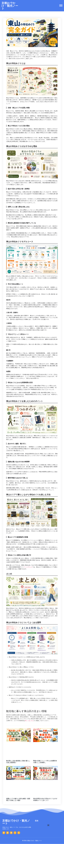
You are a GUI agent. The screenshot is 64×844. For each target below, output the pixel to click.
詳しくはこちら (29, 720)
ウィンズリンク (28, 567)
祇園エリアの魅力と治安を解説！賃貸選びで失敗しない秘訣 (18, 799)
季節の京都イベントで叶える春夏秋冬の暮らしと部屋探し (45, 761)
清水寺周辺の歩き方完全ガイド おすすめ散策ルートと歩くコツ (45, 799)
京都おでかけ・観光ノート (10, 5)
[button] (48, 825)
